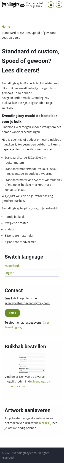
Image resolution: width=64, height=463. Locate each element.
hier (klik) (45, 423)
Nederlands (12, 266)
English (9, 273)
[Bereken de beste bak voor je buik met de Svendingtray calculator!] (32, 363)
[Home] (13, 5)
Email (12, 313)
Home (6, 26)
